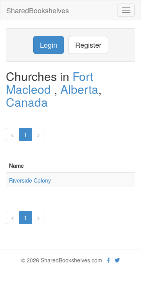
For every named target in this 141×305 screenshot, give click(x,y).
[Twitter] (117, 260)
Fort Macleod (49, 82)
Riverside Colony (30, 180)
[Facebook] (108, 260)
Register (88, 44)
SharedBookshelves (37, 10)
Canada (27, 101)
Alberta (79, 89)
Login (48, 44)
